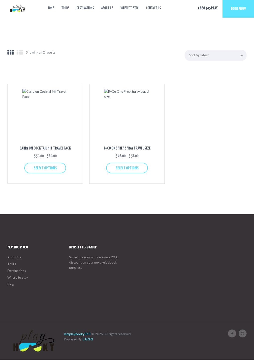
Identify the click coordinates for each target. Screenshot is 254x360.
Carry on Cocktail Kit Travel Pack (45, 148)
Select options (45, 168)
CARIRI (87, 339)
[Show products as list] (20, 52)
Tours (11, 264)
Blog (10, 284)
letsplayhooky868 (77, 334)
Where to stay (17, 277)
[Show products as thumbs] (10, 52)
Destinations (16, 271)
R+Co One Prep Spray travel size (127, 148)
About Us (14, 257)
